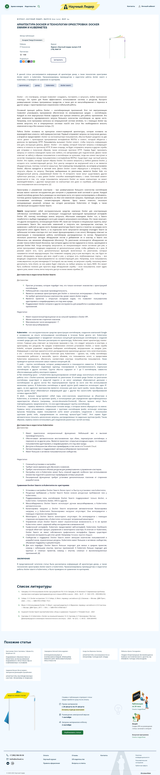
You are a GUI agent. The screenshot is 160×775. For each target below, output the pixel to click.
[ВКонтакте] (21, 61)
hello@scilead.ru (17, 759)
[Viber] (31, 61)
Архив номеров (17, 6)
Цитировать (58, 60)
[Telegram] (26, 61)
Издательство (30, 6)
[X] (29, 61)
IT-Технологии (25, 47)
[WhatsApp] (34, 61)
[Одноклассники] (23, 61)
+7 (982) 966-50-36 (17, 755)
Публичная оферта (141, 765)
